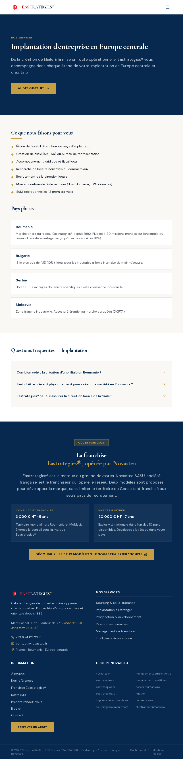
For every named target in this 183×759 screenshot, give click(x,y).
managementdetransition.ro (153, 673)
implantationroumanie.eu (112, 700)
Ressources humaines (112, 624)
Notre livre (18, 695)
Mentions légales (158, 751)
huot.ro (140, 693)
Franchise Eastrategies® (28, 688)
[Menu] (167, 7)
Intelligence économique (114, 638)
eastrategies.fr (105, 680)
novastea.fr (103, 673)
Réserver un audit (32, 727)
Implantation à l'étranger (114, 610)
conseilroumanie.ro (148, 687)
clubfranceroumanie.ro (150, 707)
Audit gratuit (31, 88)
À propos (18, 673)
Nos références (22, 681)
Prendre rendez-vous (26, 702)
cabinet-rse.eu (145, 700)
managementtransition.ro (152, 680)
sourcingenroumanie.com (112, 707)
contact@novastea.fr (31, 643)
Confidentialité (139, 750)
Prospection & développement (118, 617)
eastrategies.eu (106, 687)
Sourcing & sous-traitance (115, 603)
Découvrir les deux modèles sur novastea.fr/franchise (89, 554)
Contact (17, 715)
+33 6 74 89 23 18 (29, 637)
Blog (14, 709)
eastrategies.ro (105, 693)
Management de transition (115, 631)
